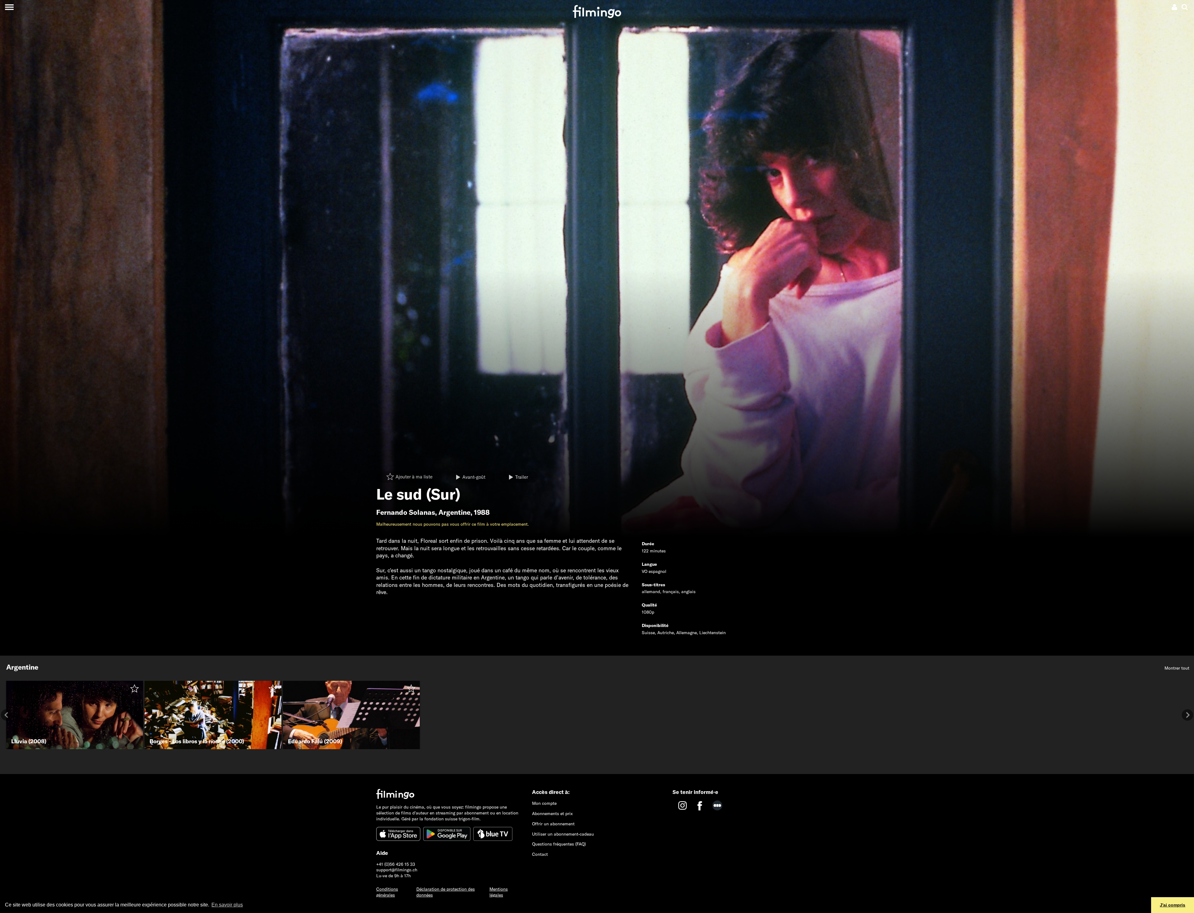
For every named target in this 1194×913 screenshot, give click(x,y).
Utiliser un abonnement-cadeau (563, 834)
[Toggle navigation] (9, 7)
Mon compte (544, 803)
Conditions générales (387, 892)
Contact (540, 854)
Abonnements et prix (552, 813)
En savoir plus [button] (227, 904)
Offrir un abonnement (553, 824)
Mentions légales (498, 892)
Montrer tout (1176, 668)
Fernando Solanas (405, 512)
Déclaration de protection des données (445, 892)
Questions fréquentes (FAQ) (559, 844)
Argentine (454, 512)
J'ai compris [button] (1172, 904)
